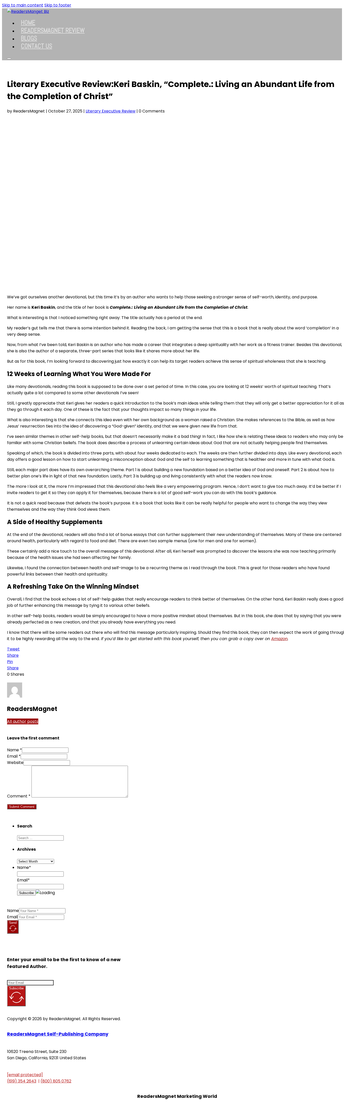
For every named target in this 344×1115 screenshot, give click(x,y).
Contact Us (36, 46)
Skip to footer (57, 5)
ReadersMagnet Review (53, 30)
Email (12, 917)
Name (13, 910)
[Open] (9, 58)
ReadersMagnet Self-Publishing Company (57, 1034)
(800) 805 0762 (56, 1081)
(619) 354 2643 (21, 1081)
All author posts (22, 721)
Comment (18, 796)
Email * (14, 756)
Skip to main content (22, 5)
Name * (14, 750)
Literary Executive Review (110, 111)
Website (15, 762)
